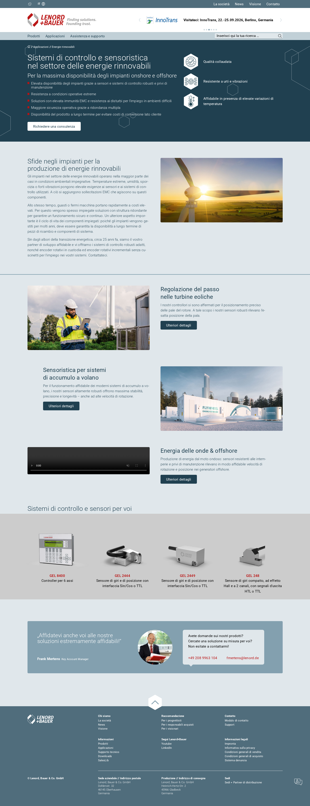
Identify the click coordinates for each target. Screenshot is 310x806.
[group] (210, 20)
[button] (204, 29)
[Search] (280, 36)
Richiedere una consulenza (54, 126)
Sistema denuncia (236, 760)
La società (221, 4)
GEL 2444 (122, 576)
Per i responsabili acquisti (177, 724)
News (239, 4)
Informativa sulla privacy (240, 748)
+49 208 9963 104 (202, 658)
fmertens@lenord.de (243, 658)
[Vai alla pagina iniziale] (41, 719)
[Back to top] (155, 702)
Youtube (166, 743)
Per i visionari (169, 728)
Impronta (230, 743)
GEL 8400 (57, 576)
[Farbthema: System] (30, 3)
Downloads (105, 756)
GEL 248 (252, 576)
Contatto (273, 4)
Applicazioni (55, 36)
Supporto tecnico (108, 752)
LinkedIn (166, 748)
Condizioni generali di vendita (243, 752)
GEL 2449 (187, 576)
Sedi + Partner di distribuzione (243, 782)
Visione (255, 4)
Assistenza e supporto (87, 36)
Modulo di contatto (236, 720)
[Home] (29, 47)
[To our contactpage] (298, 781)
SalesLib (103, 760)
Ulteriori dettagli (178, 325)
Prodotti (34, 36)
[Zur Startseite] (62, 20)
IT (39, 3)
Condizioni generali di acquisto (244, 756)
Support (229, 724)
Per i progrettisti (171, 720)
